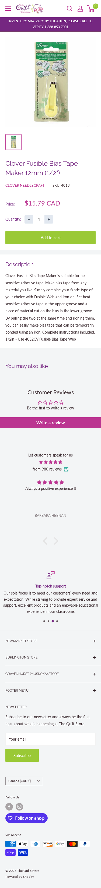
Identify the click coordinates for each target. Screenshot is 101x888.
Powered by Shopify (19, 877)
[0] (91, 8)
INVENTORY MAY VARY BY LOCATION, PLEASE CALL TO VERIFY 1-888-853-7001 (50, 24)
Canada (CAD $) (19, 781)
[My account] (80, 9)
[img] (50, 462)
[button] (46, 541)
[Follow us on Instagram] (19, 807)
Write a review (50, 422)
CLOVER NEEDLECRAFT (25, 185)
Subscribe (22, 755)
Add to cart (51, 237)
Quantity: (13, 219)
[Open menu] (8, 8)
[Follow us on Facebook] (9, 807)
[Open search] (70, 9)
